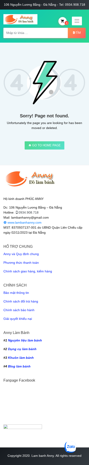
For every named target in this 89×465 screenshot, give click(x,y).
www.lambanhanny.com (24, 222)
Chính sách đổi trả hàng (20, 301)
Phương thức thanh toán (21, 262)
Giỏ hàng (66, 23)
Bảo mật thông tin (16, 292)
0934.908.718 (28, 212)
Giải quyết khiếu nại (17, 318)
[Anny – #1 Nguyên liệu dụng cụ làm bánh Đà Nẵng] (20, 19)
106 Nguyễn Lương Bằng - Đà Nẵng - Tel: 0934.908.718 (44, 4)
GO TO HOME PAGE (46, 145)
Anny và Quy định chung (21, 254)
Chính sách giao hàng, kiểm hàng (27, 271)
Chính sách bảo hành (18, 310)
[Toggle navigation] (77, 21)
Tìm (78, 32)
